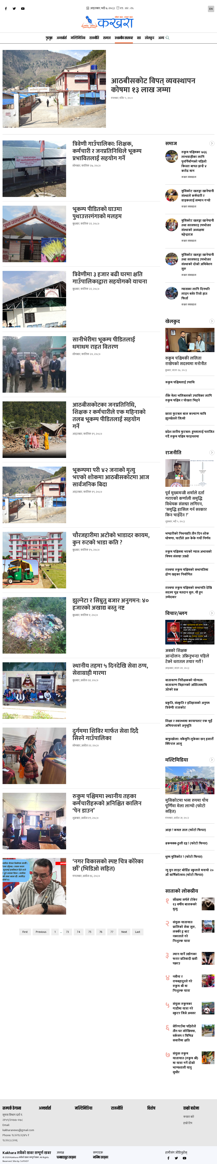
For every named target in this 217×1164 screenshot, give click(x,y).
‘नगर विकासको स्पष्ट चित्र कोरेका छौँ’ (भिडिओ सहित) (107, 865)
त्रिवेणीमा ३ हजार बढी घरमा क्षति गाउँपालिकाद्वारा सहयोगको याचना (110, 278)
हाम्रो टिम (187, 1123)
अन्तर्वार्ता (62, 38)
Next (124, 931)
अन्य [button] (161, 38)
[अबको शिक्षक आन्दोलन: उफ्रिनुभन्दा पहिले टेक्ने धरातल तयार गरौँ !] (189, 632)
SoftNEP (24, 1161)
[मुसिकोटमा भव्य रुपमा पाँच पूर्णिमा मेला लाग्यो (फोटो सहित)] (189, 780)
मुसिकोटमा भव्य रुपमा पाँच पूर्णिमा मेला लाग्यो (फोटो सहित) (186, 806)
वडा (139, 38)
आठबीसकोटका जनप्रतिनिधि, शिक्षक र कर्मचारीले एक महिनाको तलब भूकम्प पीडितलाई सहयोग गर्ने (109, 415)
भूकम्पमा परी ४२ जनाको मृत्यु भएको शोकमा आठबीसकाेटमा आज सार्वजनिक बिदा (110, 477)
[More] (211, 143)
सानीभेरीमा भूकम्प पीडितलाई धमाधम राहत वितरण (103, 343)
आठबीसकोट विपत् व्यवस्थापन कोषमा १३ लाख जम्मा (153, 85)
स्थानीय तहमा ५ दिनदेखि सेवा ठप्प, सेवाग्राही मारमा (110, 669)
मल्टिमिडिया (78, 38)
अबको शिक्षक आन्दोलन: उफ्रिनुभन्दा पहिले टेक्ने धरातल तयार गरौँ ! (187, 656)
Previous (41, 931)
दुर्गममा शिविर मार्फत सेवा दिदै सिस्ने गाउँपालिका (105, 735)
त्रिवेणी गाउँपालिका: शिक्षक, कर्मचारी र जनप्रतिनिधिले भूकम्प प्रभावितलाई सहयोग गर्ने (107, 151)
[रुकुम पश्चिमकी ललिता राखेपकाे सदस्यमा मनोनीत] (189, 340)
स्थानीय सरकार (124, 38)
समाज (107, 38)
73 (67, 931)
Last (137, 931)
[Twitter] (14, 9)
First (25, 931)
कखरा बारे (188, 1117)
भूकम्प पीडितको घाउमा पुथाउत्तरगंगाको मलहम (97, 213)
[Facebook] (6, 9)
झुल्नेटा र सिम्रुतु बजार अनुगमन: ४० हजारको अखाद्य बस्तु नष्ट (110, 604)
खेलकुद (149, 38)
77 (111, 931)
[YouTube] (22, 9)
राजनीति (94, 38)
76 (100, 931)
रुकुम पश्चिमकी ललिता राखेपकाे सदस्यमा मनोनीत (186, 361)
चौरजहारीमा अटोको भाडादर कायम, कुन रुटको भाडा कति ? (111, 539)
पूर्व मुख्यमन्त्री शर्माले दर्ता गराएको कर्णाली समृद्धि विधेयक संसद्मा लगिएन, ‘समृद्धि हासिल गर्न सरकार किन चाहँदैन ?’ (186, 504)
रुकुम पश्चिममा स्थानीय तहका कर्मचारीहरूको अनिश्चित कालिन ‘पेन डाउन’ (107, 803)
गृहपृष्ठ (49, 38)
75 (89, 931)
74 (78, 931)
